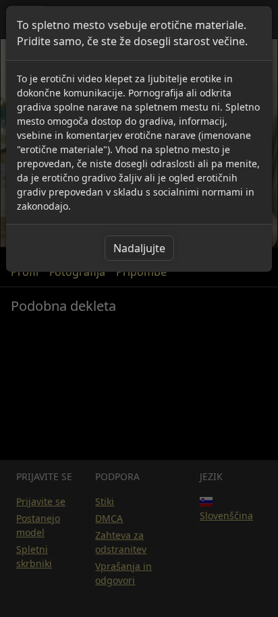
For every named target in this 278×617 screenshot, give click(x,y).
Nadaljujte (139, 248)
